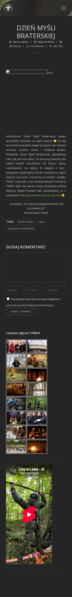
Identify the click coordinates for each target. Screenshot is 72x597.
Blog (40, 41)
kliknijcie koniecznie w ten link (40, 195)
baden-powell (25, 222)
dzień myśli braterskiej (21, 228)
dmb (41, 222)
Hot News (49, 41)
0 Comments (37, 46)
